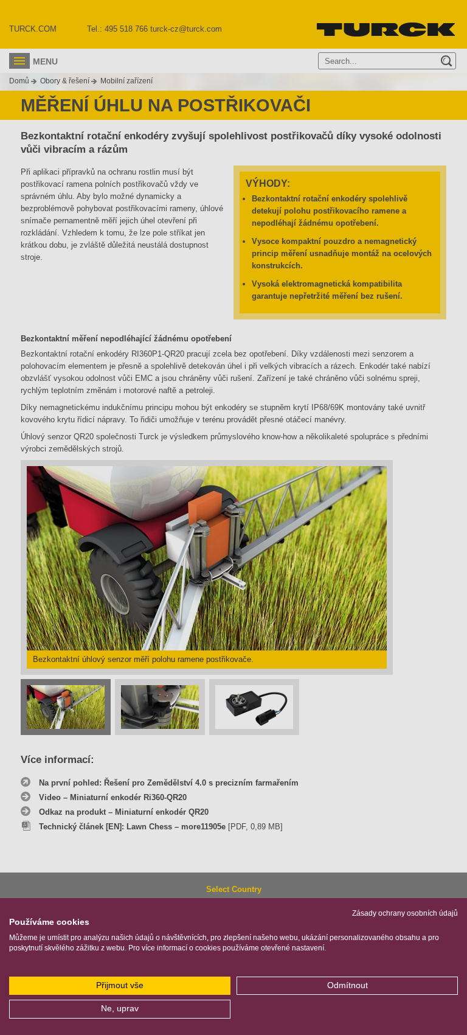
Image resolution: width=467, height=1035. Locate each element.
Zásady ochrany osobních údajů (405, 913)
